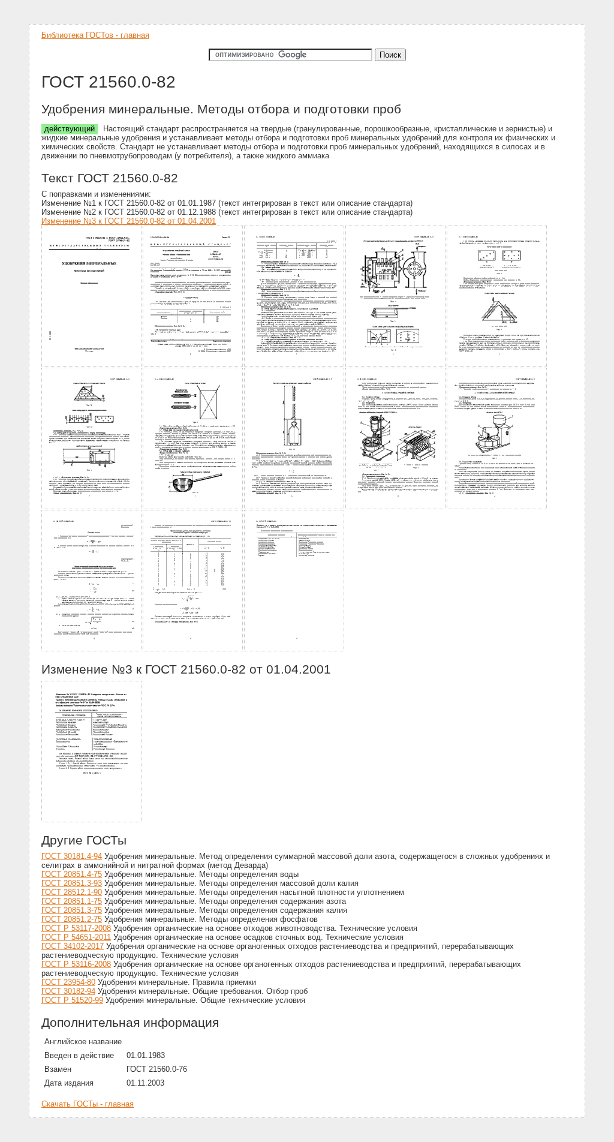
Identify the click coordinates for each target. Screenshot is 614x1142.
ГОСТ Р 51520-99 (72, 1000)
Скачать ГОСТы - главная (87, 1103)
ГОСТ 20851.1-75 (71, 901)
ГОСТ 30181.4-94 (71, 856)
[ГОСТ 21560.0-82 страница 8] (294, 507)
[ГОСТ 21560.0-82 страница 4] (396, 364)
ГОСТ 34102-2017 (72, 946)
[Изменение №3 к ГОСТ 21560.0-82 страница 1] (92, 820)
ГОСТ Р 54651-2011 (76, 937)
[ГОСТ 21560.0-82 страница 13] (294, 649)
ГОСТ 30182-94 (68, 991)
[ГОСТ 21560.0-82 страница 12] (193, 649)
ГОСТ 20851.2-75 (71, 919)
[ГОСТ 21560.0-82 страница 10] (497, 507)
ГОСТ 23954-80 (68, 982)
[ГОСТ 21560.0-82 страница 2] (193, 364)
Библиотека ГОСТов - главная (95, 35)
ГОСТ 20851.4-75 (71, 874)
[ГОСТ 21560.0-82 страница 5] (497, 364)
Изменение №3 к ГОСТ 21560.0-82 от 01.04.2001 (128, 221)
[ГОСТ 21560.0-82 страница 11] (92, 649)
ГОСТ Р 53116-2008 (76, 964)
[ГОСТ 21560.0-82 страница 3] (294, 364)
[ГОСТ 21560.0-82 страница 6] (92, 507)
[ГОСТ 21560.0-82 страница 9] (396, 507)
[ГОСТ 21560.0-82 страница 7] (193, 507)
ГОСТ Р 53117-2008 (76, 928)
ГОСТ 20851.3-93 (71, 883)
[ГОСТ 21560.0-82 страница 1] (92, 364)
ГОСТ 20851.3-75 (71, 910)
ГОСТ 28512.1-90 (71, 892)
